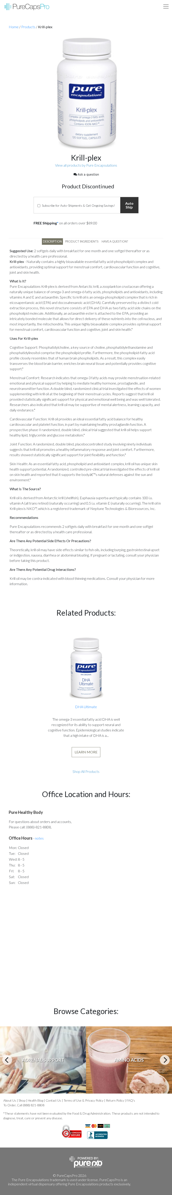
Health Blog (35, 1100)
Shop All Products (86, 771)
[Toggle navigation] (166, 6)
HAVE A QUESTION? (115, 241)
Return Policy (115, 1100)
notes (39, 838)
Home (14, 27)
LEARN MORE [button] (86, 752)
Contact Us (53, 1100)
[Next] (165, 1060)
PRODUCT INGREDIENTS (81, 241)
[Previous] (7, 1060)
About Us (9, 1100)
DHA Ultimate (86, 707)
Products (28, 27)
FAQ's (131, 1100)
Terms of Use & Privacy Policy (83, 1100)
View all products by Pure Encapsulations (86, 165)
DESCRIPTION (52, 241)
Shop (22, 1100)
